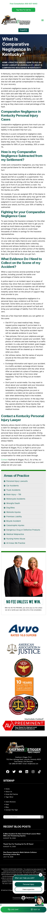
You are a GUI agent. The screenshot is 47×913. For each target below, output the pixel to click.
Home (4, 62)
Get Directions (28, 761)
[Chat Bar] (23, 909)
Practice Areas (17, 62)
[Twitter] (14, 771)
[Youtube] (20, 771)
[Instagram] (33, 771)
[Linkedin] (27, 771)
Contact (4, 460)
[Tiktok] (39, 771)
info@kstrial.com (32, 763)
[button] (42, 20)
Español (23, 30)
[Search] (42, 817)
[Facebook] (7, 771)
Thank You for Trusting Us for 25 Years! (18, 844)
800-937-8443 (31, 4)
